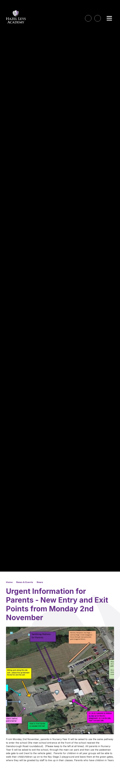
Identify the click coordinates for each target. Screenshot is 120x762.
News (40, 582)
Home (9, 582)
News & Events (24, 582)
